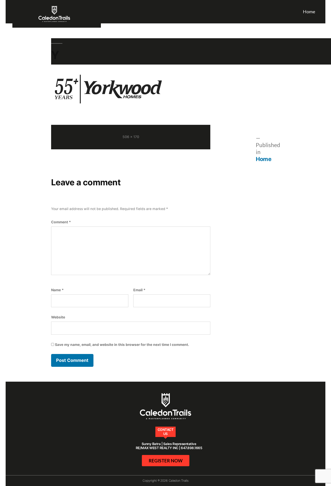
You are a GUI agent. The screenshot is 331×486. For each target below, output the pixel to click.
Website (58, 317)
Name (57, 290)
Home (309, 11)
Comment (61, 222)
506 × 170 (130, 137)
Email (139, 290)
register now (166, 460)
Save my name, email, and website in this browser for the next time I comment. (122, 345)
